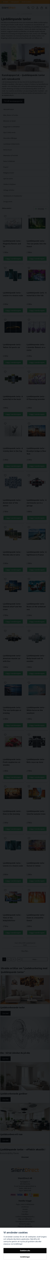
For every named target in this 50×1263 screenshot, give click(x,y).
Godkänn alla (25, 1250)
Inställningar (25, 1257)
